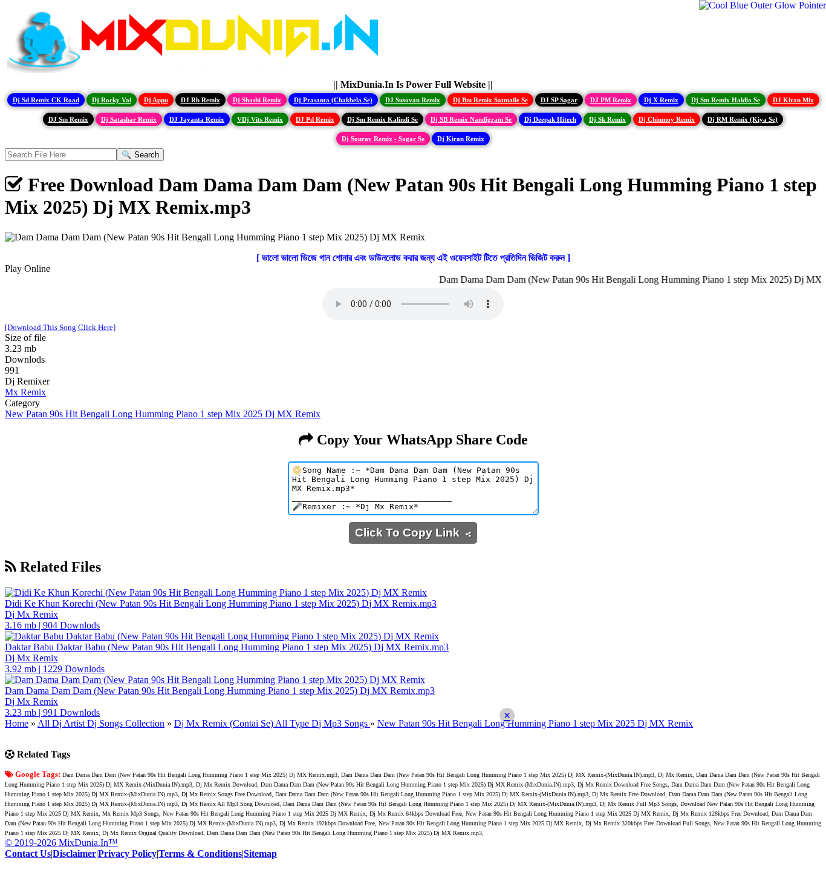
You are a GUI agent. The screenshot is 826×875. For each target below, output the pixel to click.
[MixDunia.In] (196, 73)
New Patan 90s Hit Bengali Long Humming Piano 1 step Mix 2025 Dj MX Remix (162, 414)
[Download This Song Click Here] (60, 327)
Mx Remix (25, 392)
